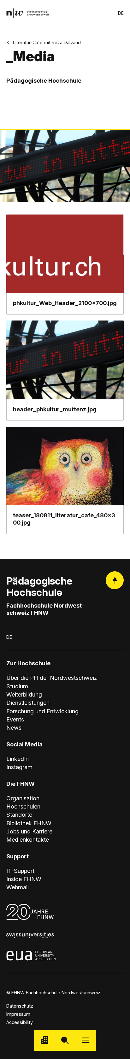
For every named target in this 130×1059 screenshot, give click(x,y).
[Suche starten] (65, 1040)
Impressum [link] (18, 1014)
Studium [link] (17, 686)
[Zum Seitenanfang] (115, 580)
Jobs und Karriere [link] (29, 831)
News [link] (13, 727)
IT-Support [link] (20, 870)
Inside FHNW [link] (23, 878)
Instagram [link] (19, 766)
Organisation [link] (22, 798)
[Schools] (44, 1040)
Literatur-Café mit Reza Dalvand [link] (47, 42)
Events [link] (15, 719)
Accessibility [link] (19, 1022)
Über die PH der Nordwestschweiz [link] (51, 677)
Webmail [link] (17, 887)
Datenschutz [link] (19, 1006)
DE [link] (121, 13)
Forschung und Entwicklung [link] (42, 711)
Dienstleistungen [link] (28, 702)
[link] (27, 13)
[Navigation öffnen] (85, 1040)
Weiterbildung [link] (24, 694)
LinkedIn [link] (17, 758)
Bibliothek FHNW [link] (28, 823)
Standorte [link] (19, 814)
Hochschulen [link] (23, 806)
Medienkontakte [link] (27, 839)
